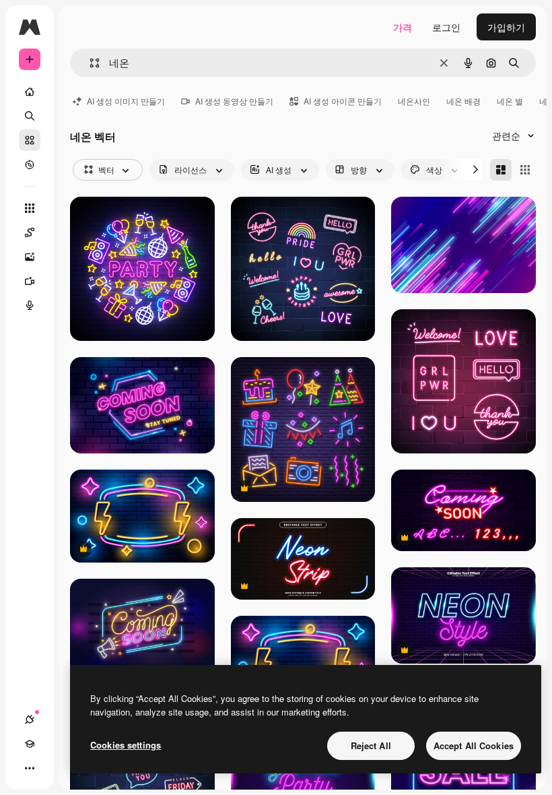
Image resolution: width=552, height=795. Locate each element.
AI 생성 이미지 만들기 (126, 100)
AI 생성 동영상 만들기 (234, 100)
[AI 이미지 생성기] (29, 256)
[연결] (29, 719)
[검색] (29, 116)
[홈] (29, 91)
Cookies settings (125, 744)
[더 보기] (29, 768)
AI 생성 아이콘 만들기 (343, 100)
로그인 (446, 27)
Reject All (371, 745)
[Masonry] (501, 170)
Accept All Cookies (474, 745)
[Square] (525, 170)
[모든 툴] (29, 208)
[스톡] (29, 140)
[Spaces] (29, 232)
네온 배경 (463, 100)
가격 (402, 27)
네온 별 (510, 100)
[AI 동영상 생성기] (29, 281)
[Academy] (29, 744)
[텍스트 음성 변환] (29, 305)
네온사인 (414, 100)
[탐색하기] (29, 164)
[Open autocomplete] (89, 63)
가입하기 (506, 27)
